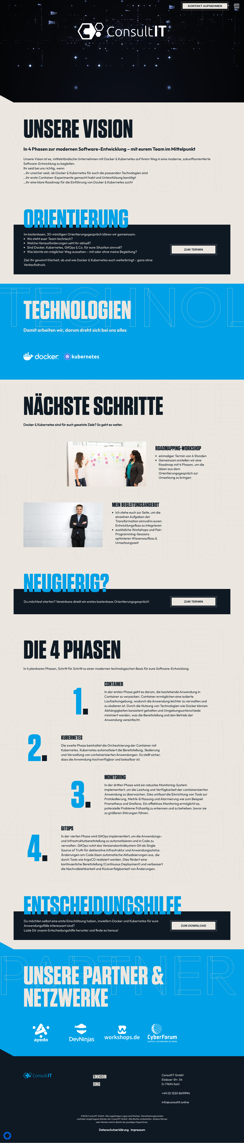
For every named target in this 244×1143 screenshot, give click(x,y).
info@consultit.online (175, 1102)
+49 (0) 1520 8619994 (176, 1093)
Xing (96, 1084)
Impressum (138, 1130)
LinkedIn (100, 1076)
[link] (205, 6)
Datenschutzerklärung (114, 1130)
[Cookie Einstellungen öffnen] (7, 1138)
